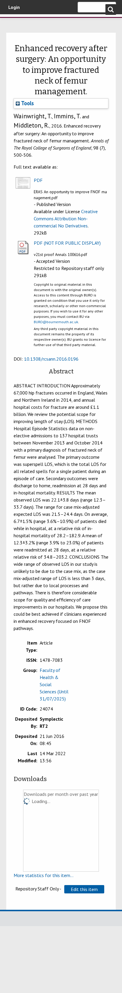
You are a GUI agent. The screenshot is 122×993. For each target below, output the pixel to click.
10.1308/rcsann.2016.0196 (51, 359)
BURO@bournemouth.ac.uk (56, 322)
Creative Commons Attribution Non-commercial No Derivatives (66, 218)
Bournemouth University (13, 22)
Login (14, 7)
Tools (27, 103)
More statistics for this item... (43, 875)
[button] (84, 889)
